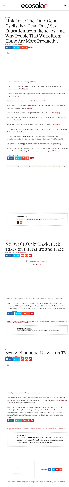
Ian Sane (15, 155)
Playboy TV (55, 428)
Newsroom (49, 428)
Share (10, 47)
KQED (30, 108)
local (16, 322)
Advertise (17, 468)
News (46, 166)
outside (62, 166)
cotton (25, 321)
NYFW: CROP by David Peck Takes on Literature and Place (34, 246)
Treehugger (55, 113)
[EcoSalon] (34, 5)
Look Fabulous (9, 240)
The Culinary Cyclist (60, 218)
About (17, 465)
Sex (6, 349)
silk (31, 322)
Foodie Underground (53, 219)
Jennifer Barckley (21, 252)
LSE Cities (54, 151)
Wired (17, 96)
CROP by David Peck (22, 306)
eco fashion (51, 321)
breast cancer (22, 428)
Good (20, 166)
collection (19, 321)
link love (36, 166)
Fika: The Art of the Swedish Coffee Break (28, 219)
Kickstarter (22, 132)
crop (29, 321)
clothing (13, 321)
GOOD (58, 144)
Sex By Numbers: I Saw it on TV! (36, 352)
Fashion (57, 321)
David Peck (45, 321)
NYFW (19, 322)
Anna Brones (19, 44)
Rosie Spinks (19, 356)
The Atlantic (58, 139)
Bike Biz (24, 89)
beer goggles (14, 428)
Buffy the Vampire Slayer (34, 428)
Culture (7, 17)
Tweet (17, 47)
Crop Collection (36, 321)
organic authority (54, 166)
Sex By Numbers (61, 400)
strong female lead (14, 415)
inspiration (10, 322)
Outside (56, 125)
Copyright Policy (17, 473)
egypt (43, 428)
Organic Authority (39, 101)
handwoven (63, 321)
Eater (18, 120)
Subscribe (17, 470)
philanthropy (25, 322)
